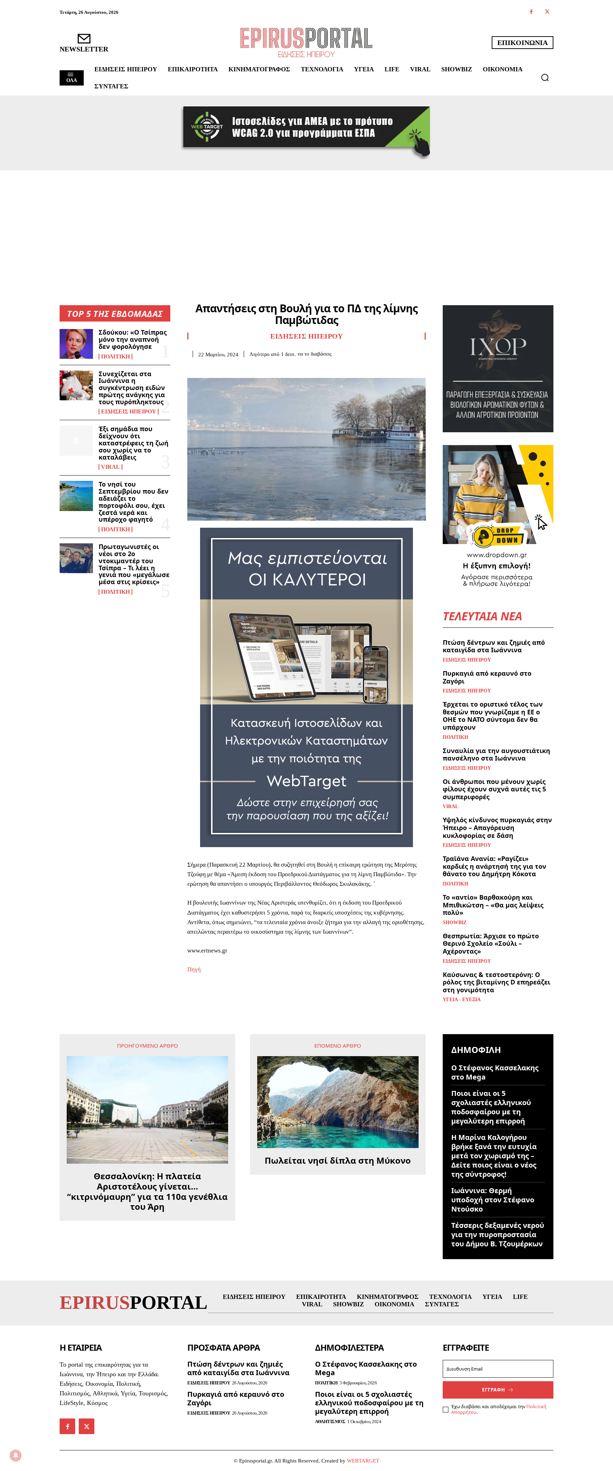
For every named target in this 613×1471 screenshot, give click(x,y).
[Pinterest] (227, 368)
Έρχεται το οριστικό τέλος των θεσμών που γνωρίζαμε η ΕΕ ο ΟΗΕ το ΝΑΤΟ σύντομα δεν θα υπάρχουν (493, 715)
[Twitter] (547, 12)
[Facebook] (531, 12)
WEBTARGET (363, 1461)
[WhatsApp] (243, 368)
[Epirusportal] (306, 42)
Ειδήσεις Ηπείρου (128, 412)
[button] (544, 77)
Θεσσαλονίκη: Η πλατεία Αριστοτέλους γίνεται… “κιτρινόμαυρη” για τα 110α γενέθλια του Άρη (147, 1191)
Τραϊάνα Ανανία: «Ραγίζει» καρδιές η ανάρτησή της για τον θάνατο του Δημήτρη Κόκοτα (494, 866)
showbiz (454, 922)
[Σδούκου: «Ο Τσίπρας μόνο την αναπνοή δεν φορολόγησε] (76, 344)
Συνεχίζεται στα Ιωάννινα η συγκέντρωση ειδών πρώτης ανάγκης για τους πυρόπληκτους (132, 387)
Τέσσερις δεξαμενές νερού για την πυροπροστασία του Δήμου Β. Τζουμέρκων (497, 1234)
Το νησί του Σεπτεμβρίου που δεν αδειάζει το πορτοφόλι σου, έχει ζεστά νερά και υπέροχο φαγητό (134, 501)
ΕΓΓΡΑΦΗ (493, 1390)
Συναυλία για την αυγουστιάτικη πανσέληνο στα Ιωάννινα (496, 754)
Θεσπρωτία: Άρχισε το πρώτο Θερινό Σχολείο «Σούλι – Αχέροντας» (491, 943)
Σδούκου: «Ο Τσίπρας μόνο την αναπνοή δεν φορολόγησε (133, 339)
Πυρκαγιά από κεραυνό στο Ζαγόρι (487, 677)
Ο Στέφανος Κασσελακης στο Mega (495, 1072)
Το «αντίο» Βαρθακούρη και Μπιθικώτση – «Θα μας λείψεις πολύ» (493, 905)
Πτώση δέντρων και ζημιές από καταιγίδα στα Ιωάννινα (494, 646)
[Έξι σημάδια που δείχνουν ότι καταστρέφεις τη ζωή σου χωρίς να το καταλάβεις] (76, 440)
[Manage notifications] (15, 1455)
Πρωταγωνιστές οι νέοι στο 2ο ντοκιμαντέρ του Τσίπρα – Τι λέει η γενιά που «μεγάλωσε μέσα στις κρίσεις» (134, 564)
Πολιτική (115, 356)
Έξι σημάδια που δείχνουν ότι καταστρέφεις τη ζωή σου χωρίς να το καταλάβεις (134, 442)
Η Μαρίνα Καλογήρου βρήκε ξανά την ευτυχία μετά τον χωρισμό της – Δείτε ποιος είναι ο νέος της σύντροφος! (494, 1155)
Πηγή (194, 969)
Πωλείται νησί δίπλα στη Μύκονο (338, 1161)
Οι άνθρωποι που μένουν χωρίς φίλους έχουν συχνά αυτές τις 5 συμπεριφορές (494, 789)
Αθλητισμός (330, 1421)
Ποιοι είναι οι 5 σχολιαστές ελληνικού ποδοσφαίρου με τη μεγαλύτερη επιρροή (491, 1107)
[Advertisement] (306, 223)
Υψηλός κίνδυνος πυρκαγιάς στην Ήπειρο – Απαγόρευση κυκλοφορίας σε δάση (497, 827)
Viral (110, 467)
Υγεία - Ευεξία (462, 999)
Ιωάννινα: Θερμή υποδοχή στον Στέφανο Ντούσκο (492, 1200)
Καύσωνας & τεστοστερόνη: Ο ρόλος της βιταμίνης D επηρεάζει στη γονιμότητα (496, 982)
